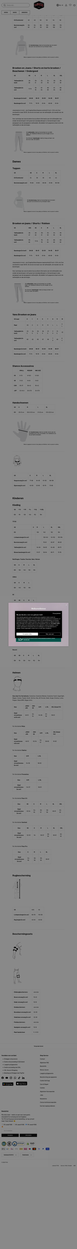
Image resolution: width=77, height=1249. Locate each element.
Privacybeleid (57, 613)
